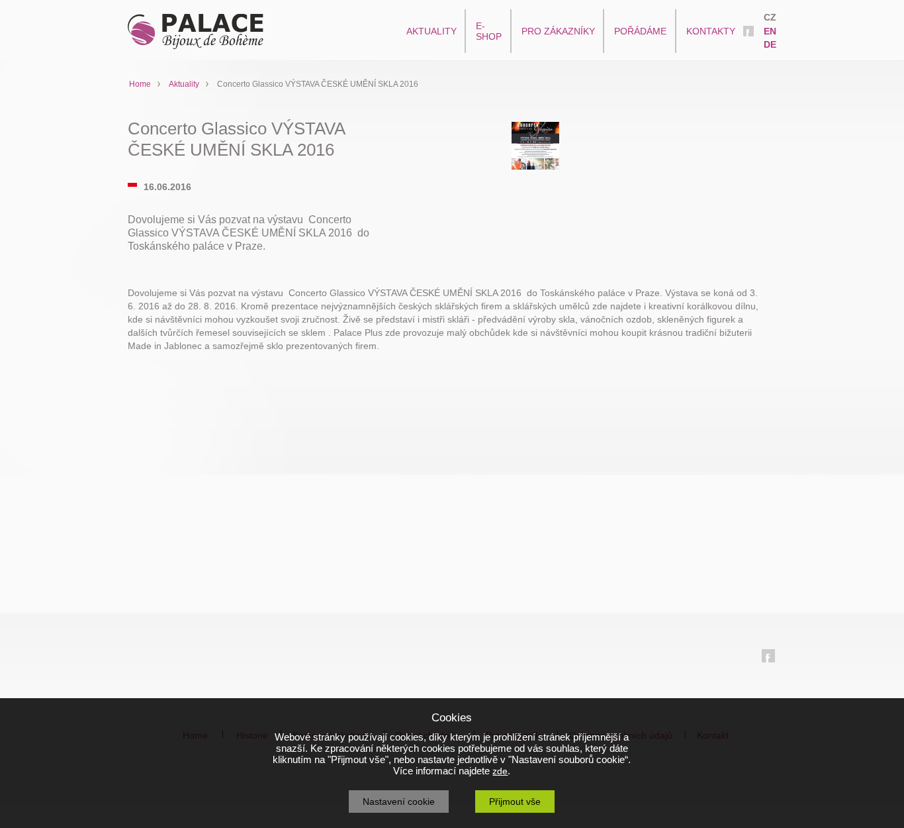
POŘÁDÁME (640, 31)
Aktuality (184, 84)
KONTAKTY (710, 31)
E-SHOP (489, 31)
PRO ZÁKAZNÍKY (558, 31)
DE (770, 44)
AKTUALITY (431, 31)
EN (770, 31)
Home (140, 84)
